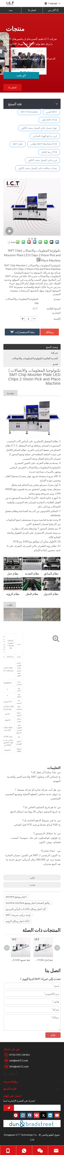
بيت (10, 10)
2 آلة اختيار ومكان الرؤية (18, 921)
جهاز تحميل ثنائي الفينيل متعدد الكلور (39, 127)
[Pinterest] (16, 1115)
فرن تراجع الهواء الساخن (45, 135)
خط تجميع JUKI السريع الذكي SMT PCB (20, 959)
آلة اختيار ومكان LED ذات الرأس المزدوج (26, 908)
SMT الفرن (51, 111)
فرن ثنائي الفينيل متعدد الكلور (42, 160)
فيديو (55, 363)
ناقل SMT (18, 143)
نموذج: (57, 298)
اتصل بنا (32, 10)
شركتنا (54, 352)
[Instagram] (23, 1115)
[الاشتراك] (8, 1108)
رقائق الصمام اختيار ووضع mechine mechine (28, 902)
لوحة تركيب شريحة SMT (18, 914)
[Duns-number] (32, 1123)
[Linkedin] (50, 1115)
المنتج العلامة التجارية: (54, 310)
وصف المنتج (52, 347)
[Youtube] (57, 1115)
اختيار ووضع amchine (16, 896)
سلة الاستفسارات (25, 332)
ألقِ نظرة (21, 75)
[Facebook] (29, 1115)
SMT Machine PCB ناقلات (43, 143)
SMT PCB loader (29, 111)
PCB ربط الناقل (49, 152)
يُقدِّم (53, 1035)
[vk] (36, 1115)
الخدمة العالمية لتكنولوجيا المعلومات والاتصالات (35, 358)
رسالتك (49, 332)
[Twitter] (43, 1115)
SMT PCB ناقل (49, 119)
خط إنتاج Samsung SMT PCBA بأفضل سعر (43, 959)
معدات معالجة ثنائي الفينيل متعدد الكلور (37, 168)
